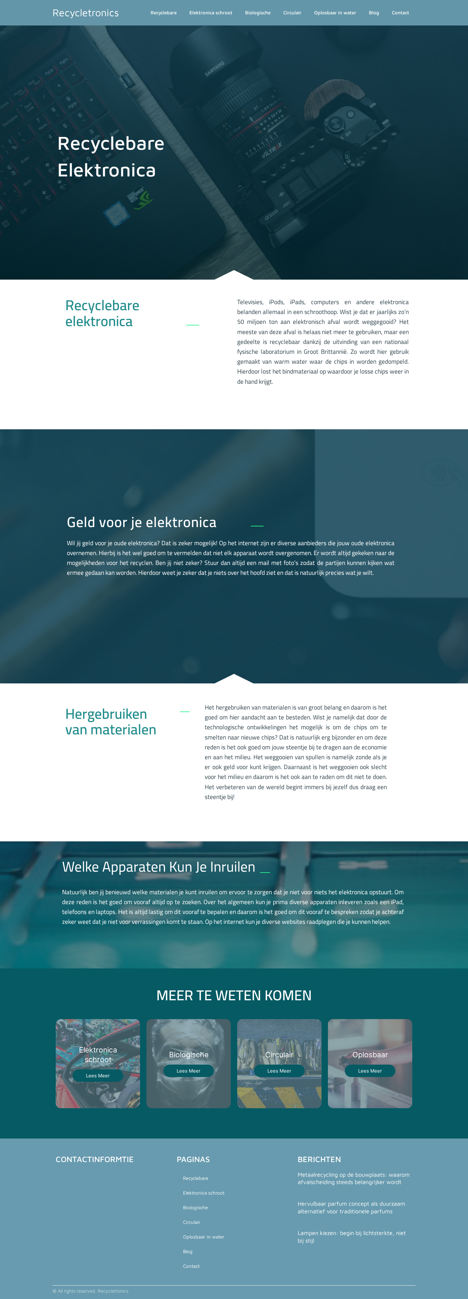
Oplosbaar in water (335, 12)
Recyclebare (164, 12)
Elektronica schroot (210, 12)
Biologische (258, 12)
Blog (374, 12)
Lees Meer (98, 1076)
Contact (400, 12)
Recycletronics (86, 12)
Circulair (292, 12)
